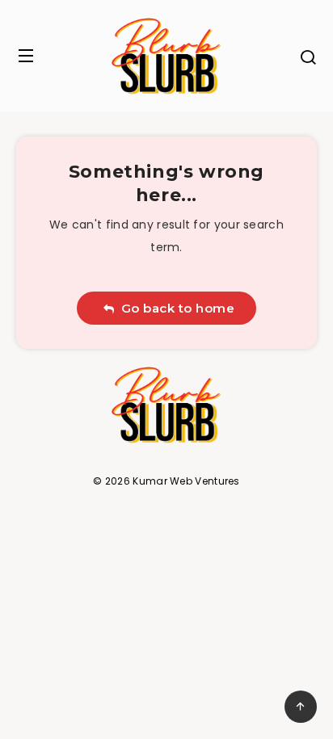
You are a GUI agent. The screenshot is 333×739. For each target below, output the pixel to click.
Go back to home (174, 308)
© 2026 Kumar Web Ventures (166, 481)
